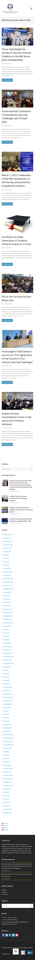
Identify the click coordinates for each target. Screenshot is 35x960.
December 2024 (8, 579)
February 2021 (8, 728)
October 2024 (8, 585)
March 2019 (7, 806)
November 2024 (8, 582)
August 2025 (7, 551)
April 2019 (6, 802)
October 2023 (8, 619)
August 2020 (7, 748)
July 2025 (6, 555)
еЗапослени (5, 894)
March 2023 (7, 643)
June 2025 (6, 558)
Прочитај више (7, 80)
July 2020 (6, 751)
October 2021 (8, 701)
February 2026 (8, 534)
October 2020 (8, 741)
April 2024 (6, 602)
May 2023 (6, 636)
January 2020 (7, 772)
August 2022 (7, 667)
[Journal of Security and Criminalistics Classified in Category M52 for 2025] (5, 521)
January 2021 (7, 731)
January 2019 (7, 812)
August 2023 (7, 626)
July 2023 (6, 629)
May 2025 (6, 562)
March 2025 (7, 568)
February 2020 (8, 768)
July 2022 (6, 670)
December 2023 (8, 612)
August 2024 (7, 592)
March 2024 (7, 606)
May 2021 (6, 718)
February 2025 (8, 572)
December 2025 (8, 541)
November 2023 (8, 616)
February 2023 (8, 646)
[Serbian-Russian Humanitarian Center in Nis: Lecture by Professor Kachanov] (17, 401)
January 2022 (7, 690)
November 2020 (8, 738)
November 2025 (8, 545)
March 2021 (7, 724)
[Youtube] (16, 935)
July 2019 (6, 792)
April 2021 (6, 721)
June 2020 (6, 755)
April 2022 (6, 680)
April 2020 (6, 762)
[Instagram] (10, 935)
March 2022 (7, 684)
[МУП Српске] (23, 954)
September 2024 (8, 589)
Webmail (4, 890)
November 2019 (8, 779)
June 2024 (6, 595)
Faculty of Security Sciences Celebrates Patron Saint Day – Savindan (19, 498)
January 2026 (7, 538)
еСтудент (4, 892)
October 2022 (8, 660)
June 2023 (6, 633)
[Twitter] (13, 935)
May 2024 (6, 599)
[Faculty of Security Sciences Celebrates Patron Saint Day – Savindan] (5, 498)
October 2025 (8, 548)
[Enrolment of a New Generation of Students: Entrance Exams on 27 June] (17, 223)
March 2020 (7, 765)
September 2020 (8, 745)
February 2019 (8, 809)
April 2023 (6, 640)
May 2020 (6, 758)
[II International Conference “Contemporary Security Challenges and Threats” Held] (17, 99)
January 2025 (7, 575)
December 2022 (8, 653)
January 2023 (7, 650)
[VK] (6, 935)
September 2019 (8, 785)
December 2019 (8, 775)
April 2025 (6, 565)
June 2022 (6, 673)
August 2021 (7, 707)
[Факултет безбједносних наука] (10, 8)
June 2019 (6, 796)
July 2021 (6, 711)
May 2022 (6, 677)
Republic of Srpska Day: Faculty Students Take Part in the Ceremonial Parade (21, 510)
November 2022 (8, 657)
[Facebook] (3, 935)
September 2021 (8, 704)
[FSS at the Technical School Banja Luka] (17, 283)
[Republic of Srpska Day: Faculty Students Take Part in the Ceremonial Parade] (5, 510)
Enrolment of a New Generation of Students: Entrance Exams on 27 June (16, 240)
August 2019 (7, 789)
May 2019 (6, 799)
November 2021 (8, 697)
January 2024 (7, 609)
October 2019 (8, 782)
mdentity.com (6, 954)
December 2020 (8, 735)
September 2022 (8, 663)
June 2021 (6, 714)
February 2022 (8, 687)
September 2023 (8, 623)
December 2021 (8, 694)
